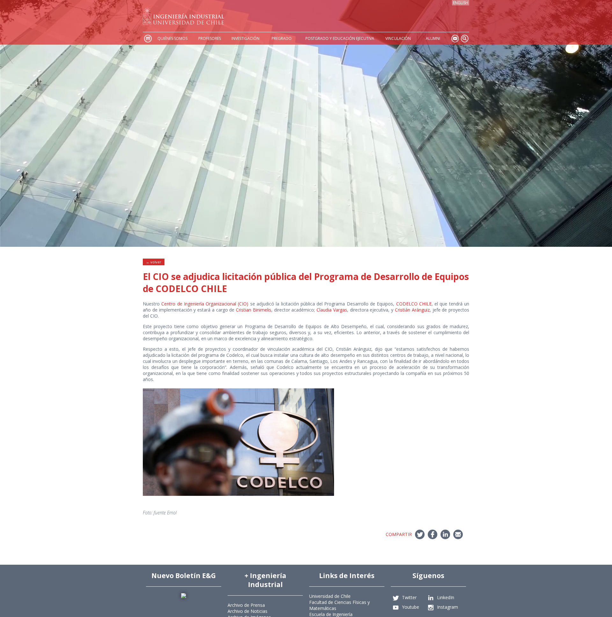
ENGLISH (460, 2)
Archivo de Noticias (247, 611)
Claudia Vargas (332, 310)
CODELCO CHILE (414, 304)
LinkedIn (445, 597)
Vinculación (398, 38)
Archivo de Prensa (246, 605)
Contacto (455, 38)
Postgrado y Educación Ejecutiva (339, 38)
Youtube (410, 607)
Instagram (447, 607)
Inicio (147, 38)
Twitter (409, 597)
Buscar (464, 38)
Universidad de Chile (330, 596)
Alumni (433, 38)
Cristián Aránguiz (412, 310)
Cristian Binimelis (253, 310)
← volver (153, 262)
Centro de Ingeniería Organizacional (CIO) (204, 304)
